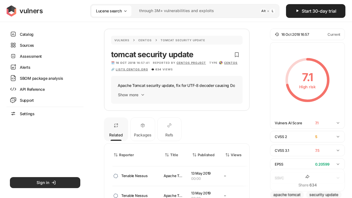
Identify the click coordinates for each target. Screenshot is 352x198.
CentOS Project (191, 62)
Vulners (122, 40)
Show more (128, 94)
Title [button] (174, 155)
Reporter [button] (126, 155)
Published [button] (206, 155)
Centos (145, 40)
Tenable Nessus (134, 176)
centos (231, 62)
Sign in (43, 182)
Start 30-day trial (319, 11)
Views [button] (236, 155)
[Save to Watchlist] (237, 55)
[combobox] (177, 11)
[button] (307, 34)
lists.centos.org (132, 69)
